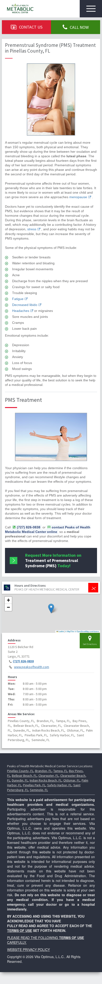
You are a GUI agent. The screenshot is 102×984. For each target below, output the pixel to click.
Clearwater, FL (48, 775)
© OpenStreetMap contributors (87, 631)
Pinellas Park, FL (34, 785)
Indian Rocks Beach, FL (46, 780)
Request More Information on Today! (53, 560)
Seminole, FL (39, 790)
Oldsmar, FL (71, 780)
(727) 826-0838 (23, 661)
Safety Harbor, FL (59, 785)
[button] (51, 608)
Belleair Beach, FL (24, 775)
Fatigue (17, 299)
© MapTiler (69, 631)
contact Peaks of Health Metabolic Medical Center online (47, 529)
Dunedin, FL (20, 780)
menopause (78, 197)
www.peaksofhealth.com (31, 667)
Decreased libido (24, 305)
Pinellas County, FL (20, 771)
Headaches (20, 311)
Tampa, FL (60, 771)
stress (31, 229)
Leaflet (61, 631)
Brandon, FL (43, 771)
